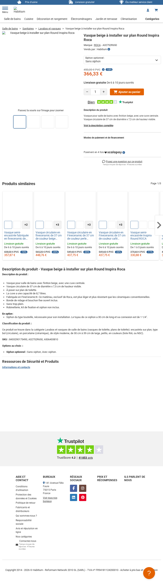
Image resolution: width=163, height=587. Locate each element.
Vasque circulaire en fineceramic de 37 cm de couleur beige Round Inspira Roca (49, 235)
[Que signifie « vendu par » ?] (109, 49)
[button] (159, 225)
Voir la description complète (98, 125)
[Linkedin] (73, 497)
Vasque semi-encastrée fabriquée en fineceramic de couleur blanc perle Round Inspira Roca (16, 235)
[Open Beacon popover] (149, 573)
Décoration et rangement (52, 18)
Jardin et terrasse (106, 18)
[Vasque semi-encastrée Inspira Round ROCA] (143, 206)
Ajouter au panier (129, 92)
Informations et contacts (16, 367)
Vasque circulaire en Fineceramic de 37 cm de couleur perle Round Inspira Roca (80, 235)
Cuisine (28, 18)
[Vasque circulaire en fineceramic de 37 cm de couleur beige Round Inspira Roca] (49, 206)
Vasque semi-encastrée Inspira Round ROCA (141, 235)
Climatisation (129, 18)
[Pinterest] (82, 497)
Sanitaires (28, 28)
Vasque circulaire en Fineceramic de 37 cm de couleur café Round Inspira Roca (112, 235)
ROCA (97, 45)
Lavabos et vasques (49, 28)
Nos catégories (24, 536)
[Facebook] (73, 488)
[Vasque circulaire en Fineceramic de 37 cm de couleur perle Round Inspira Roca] (80, 206)
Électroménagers (81, 18)
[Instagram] (82, 488)
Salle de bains (12, 18)
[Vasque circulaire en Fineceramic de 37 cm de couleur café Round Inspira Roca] (112, 206)
